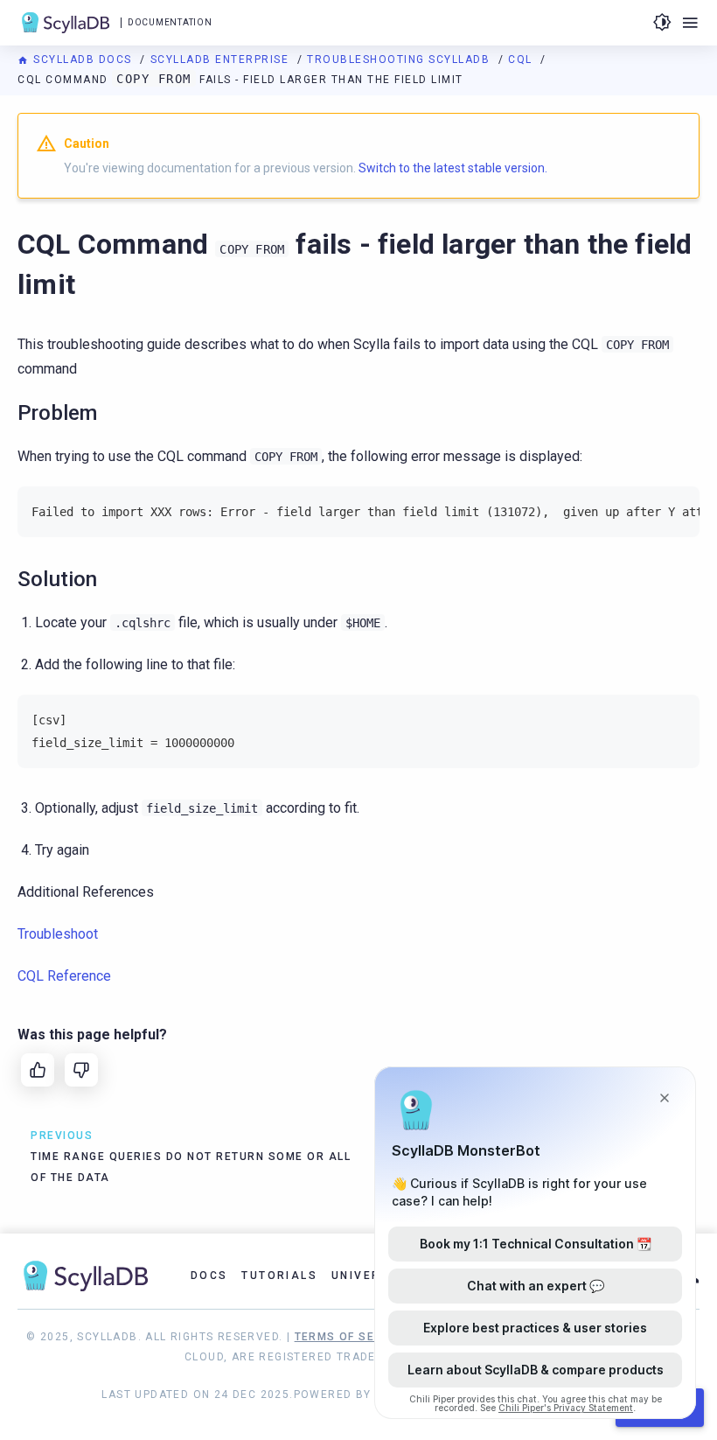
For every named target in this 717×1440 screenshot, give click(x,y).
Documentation (170, 22)
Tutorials (279, 1275)
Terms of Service (352, 1337)
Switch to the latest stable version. (452, 168)
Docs (209, 1275)
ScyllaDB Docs (83, 59)
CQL (522, 59)
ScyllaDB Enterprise (221, 59)
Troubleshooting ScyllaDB (400, 59)
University (371, 1275)
